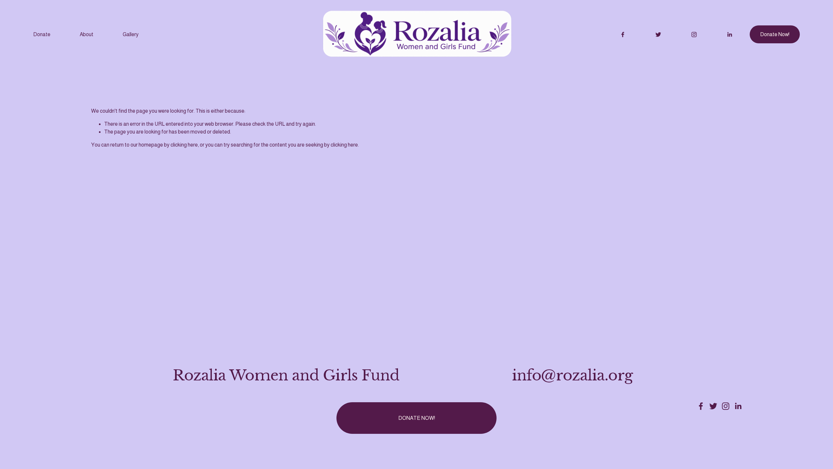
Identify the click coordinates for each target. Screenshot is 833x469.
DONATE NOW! (416, 418)
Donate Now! (774, 34)
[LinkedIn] (729, 34)
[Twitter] (658, 34)
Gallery (131, 34)
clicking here (184, 145)
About (86, 34)
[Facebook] (623, 34)
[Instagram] (694, 34)
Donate (41, 34)
